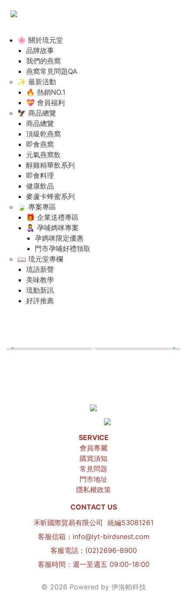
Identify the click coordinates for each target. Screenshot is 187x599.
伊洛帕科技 (128, 586)
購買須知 (93, 458)
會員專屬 (93, 447)
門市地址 (93, 479)
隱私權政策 (93, 489)
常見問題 (93, 468)
